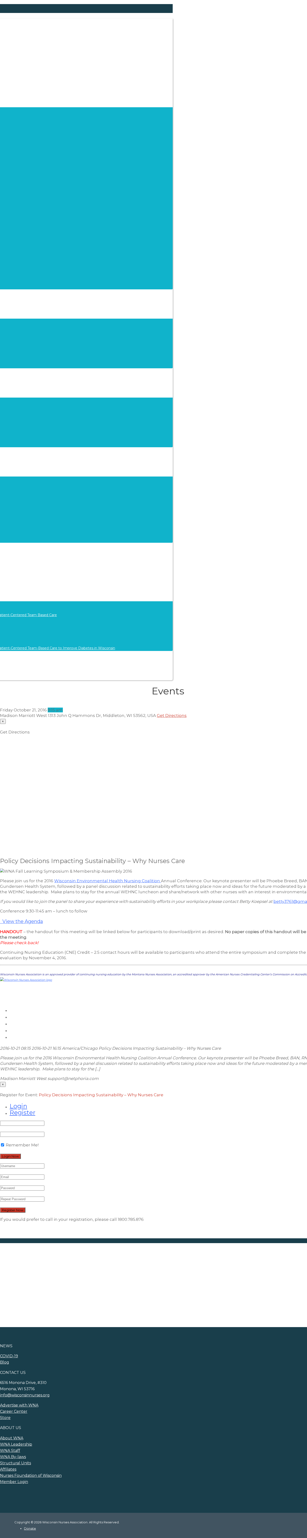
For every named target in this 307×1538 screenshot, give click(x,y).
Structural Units (15, 1463)
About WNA (11, 1438)
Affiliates (8, 1469)
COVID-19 (9, 1356)
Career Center (13, 1411)
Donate (30, 1528)
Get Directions (172, 715)
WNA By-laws (13, 1457)
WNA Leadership (16, 1444)
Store (5, 1417)
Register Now (13, 1210)
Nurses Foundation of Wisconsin (31, 1475)
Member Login (14, 1481)
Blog (4, 1362)
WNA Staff (10, 1450)
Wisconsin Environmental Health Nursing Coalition (107, 880)
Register (22, 1112)
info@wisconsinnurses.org (25, 1395)
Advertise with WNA (111, 1278)
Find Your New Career (48, 1278)
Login (18, 1106)
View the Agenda (21, 921)
